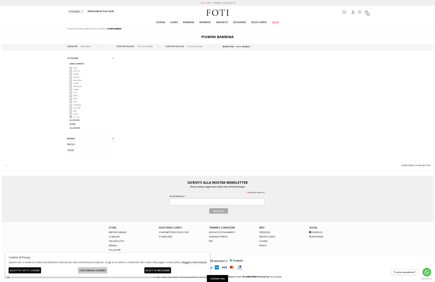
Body (75, 99)
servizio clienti (267, 236)
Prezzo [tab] (71, 144)
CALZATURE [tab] (75, 128)
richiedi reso (217, 278)
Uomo (174, 22)
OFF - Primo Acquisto (217, 3)
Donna (160, 22)
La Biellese (114, 236)
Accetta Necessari (158, 270)
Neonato (222, 22)
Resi (211, 241)
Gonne (76, 89)
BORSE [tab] (73, 124)
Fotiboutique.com (217, 12)
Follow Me (114, 250)
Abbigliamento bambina (95, 29)
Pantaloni (77, 86)
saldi (275, 22)
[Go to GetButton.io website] (426, 279)
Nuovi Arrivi (259, 22)
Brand (242, 47)
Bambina (188, 22)
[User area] (353, 12)
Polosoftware (275, 277)
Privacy (263, 245)
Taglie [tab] (70, 150)
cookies (263, 241)
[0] (366, 12)
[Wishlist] (359, 12)
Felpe (75, 114)
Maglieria (77, 80)
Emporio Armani (117, 232)
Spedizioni (264, 232)
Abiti (75, 111)
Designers (239, 22)
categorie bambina (75, 29)
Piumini (76, 117)
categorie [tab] (72, 58)
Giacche (76, 71)
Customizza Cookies (92, 270)
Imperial (113, 245)
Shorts (76, 74)
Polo (75, 68)
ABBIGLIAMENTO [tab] (77, 64)
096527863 (166, 236)
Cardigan (77, 105)
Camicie (76, 77)
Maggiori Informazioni (194, 262)
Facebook (316, 232)
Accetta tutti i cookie (25, 270)
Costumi (76, 108)
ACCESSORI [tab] (75, 120)
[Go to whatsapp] (427, 272)
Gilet (75, 102)
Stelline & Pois (116, 241)
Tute (75, 92)
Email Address (178, 196)
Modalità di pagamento (222, 232)
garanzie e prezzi (218, 236)
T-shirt (76, 83)
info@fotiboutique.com (175, 232)
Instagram (317, 236)
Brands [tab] (71, 138)
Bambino (205, 22)
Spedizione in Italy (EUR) (101, 11)
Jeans (75, 96)
